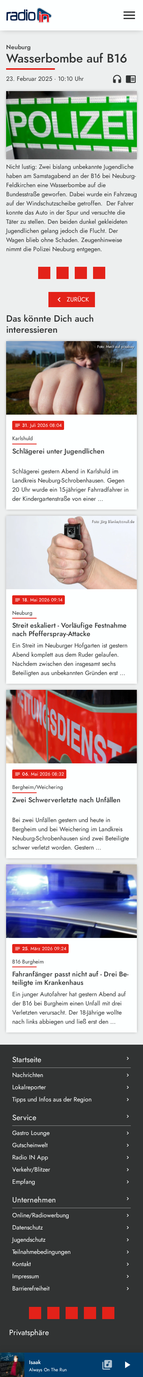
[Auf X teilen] (62, 273)
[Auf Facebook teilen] (44, 273)
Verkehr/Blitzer (31, 1169)
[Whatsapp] (90, 1313)
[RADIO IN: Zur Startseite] (62, 15)
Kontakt (21, 1264)
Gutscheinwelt (30, 1145)
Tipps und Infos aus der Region (52, 1099)
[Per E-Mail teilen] (99, 273)
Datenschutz (27, 1227)
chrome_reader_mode (130, 79)
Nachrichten (27, 1075)
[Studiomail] (35, 1313)
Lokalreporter (29, 1087)
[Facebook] (53, 1313)
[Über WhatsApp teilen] (81, 273)
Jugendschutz (28, 1239)
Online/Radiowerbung (40, 1215)
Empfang (23, 1181)
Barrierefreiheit (31, 1288)
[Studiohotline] (108, 1313)
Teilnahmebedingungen (41, 1251)
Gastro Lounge (31, 1133)
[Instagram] (72, 1313)
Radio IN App (30, 1157)
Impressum (25, 1276)
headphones (117, 79)
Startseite (26, 1059)
